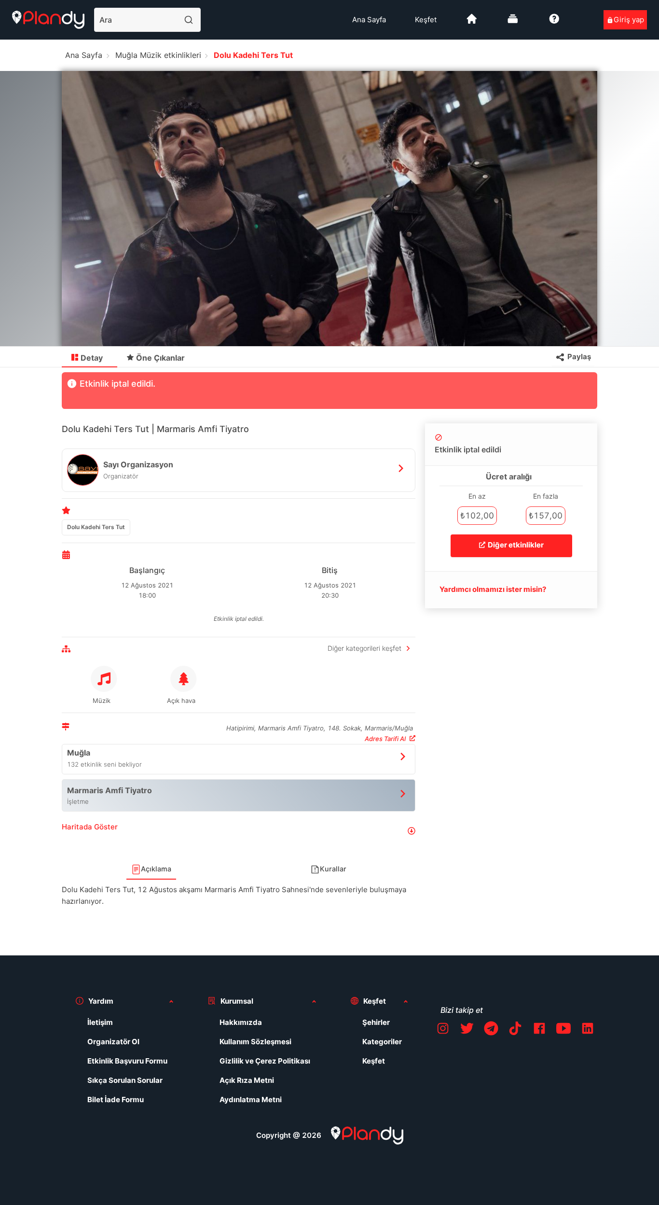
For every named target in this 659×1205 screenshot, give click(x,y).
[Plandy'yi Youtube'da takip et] (563, 1030)
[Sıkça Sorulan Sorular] (554, 22)
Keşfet (426, 19)
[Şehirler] (472, 22)
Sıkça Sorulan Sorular (125, 1080)
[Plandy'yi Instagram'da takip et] (443, 1030)
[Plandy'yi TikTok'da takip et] (515, 1030)
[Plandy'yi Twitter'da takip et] (467, 1030)
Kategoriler (382, 1041)
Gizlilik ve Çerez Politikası (265, 1060)
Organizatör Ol (113, 1041)
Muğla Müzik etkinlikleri (158, 55)
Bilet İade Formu (115, 1099)
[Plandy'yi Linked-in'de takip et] (587, 1030)
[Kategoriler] (513, 22)
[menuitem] (369, 19)
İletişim (100, 1022)
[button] (238, 831)
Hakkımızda (241, 1022)
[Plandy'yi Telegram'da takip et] (491, 1030)
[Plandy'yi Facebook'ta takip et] (539, 1030)
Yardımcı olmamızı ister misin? (492, 589)
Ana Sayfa (369, 19)
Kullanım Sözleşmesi (255, 1041)
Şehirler (376, 1022)
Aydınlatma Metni (251, 1099)
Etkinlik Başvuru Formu (127, 1060)
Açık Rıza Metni (247, 1080)
